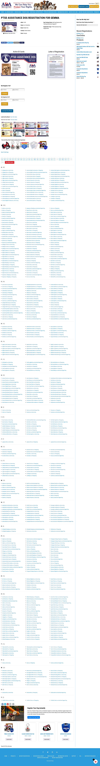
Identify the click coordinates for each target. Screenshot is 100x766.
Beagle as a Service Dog (6, 226)
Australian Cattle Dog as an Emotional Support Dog (59, 182)
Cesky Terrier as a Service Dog (7, 314)
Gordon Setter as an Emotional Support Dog (34, 398)
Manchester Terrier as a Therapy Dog (8, 491)
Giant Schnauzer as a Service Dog (8, 402)
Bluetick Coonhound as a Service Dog (33, 252)
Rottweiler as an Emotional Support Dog (33, 589)
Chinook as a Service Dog (31, 308)
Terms (48, 760)
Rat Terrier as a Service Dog (7, 579)
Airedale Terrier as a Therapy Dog (8, 184)
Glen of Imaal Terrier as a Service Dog (33, 382)
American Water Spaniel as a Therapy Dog (34, 200)
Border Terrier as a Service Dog (32, 270)
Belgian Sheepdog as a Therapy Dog (8, 264)
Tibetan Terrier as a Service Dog (32, 648)
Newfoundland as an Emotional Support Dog (9, 521)
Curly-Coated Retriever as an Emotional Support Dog (60, 318)
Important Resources (90, 756)
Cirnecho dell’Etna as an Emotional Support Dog (59, 286)
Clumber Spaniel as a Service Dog (56, 290)
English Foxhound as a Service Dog (8, 350)
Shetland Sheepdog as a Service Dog (8, 639)
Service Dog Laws (73, 12)
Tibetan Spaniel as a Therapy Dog (8, 655)
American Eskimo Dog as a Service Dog (33, 174)
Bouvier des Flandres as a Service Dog (57, 218)
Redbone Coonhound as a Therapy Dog (9, 587)
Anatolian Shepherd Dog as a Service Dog (58, 172)
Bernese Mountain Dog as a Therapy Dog (33, 218)
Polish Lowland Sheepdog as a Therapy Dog (34, 555)
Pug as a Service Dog (54, 549)
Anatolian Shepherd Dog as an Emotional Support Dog (60, 176)
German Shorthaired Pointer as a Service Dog (10, 390)
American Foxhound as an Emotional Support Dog (35, 184)
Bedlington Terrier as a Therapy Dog (8, 246)
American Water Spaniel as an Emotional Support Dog (60, 170)
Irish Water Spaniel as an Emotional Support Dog (59, 421)
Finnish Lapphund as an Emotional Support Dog (35, 362)
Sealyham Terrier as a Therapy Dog (8, 635)
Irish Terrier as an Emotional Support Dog (34, 432)
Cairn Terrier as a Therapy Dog (7, 286)
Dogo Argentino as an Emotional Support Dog (59, 330)
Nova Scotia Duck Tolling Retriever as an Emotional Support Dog (62, 521)
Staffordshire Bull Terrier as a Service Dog (58, 617)
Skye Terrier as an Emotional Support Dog (34, 629)
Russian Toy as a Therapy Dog (56, 587)
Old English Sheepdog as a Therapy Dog (9, 531)
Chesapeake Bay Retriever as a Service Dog (34, 284)
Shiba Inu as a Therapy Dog (31, 602)
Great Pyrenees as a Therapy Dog (56, 388)
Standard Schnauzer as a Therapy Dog (57, 625)
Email (17, 42)
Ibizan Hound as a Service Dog (7, 419)
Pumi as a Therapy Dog (55, 563)
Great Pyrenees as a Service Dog (56, 386)
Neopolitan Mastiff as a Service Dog (8, 511)
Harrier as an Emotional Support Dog (33, 410)
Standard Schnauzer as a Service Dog (57, 623)
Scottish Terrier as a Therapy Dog (8, 629)
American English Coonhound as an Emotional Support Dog (37, 172)
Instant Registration (24, 756)
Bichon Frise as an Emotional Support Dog (34, 226)
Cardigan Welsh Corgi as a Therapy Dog (9, 304)
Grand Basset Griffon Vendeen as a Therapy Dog (35, 402)
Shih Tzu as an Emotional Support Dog (33, 611)
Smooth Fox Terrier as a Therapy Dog (33, 639)
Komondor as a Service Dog (31, 453)
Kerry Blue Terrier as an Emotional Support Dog (35, 451)
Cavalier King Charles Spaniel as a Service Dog (10, 308)
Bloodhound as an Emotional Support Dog (34, 250)
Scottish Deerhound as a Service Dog (8, 621)
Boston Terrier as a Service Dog (56, 212)
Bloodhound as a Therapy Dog (32, 248)
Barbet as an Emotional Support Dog (8, 212)
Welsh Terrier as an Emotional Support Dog (34, 670)
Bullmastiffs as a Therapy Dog (56, 274)
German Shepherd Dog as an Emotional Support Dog (11, 388)
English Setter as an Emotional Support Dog (34, 348)
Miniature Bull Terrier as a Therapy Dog (33, 493)
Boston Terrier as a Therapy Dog (56, 214)
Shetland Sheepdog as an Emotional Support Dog (35, 598)
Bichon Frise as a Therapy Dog (32, 224)
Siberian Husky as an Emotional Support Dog (34, 617)
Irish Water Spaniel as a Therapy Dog (57, 419)
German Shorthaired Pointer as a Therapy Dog (10, 392)
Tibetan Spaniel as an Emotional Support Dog (34, 647)
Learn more (9, 739)
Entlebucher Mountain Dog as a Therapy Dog (58, 352)
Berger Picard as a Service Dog (32, 210)
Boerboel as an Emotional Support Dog (33, 262)
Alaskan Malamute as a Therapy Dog (8, 196)
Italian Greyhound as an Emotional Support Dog (59, 434)
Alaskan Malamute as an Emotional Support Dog (10, 198)
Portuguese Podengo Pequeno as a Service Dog (35, 571)
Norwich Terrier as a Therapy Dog (56, 513)
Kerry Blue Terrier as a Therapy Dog (33, 449)
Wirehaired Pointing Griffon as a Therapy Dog (58, 676)
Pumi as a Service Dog (55, 561)
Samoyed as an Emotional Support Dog (9, 612)
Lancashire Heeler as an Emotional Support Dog (35, 471)
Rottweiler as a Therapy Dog (31, 587)
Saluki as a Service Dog (6, 602)
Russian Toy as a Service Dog (56, 585)
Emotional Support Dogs (36, 12)
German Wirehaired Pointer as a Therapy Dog (10, 398)
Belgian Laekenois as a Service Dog (8, 250)
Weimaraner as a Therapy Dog (7, 672)
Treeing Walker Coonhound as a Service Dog (58, 651)
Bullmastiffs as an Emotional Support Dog (58, 276)
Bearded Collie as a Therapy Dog (7, 234)
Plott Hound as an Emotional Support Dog (34, 545)
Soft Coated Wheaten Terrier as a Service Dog (59, 598)
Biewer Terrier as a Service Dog (32, 228)
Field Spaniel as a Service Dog (7, 362)
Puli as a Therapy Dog (54, 557)
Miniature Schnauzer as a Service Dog (57, 487)
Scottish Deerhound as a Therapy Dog (8, 623)
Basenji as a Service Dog (6, 214)
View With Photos (9, 162)
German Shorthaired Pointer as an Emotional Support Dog (12, 394)
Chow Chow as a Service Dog (32, 314)
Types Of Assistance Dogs (50, 12)
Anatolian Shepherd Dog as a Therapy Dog (58, 174)
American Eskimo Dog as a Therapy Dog (33, 176)
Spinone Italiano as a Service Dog (56, 611)
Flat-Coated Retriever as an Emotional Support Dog (59, 364)
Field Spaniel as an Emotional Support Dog (9, 366)
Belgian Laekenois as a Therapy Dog (8, 252)
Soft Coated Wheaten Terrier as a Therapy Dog (59, 600)
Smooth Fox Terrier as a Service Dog (33, 637)
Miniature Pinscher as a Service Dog (33, 497)
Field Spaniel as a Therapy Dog (7, 364)
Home (2, 12)
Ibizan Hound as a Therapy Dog (7, 421)
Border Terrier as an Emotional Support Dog (34, 274)
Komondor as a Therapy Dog (31, 455)
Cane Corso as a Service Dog (7, 296)
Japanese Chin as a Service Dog (7, 441)
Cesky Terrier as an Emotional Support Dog (9, 318)
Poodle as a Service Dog (31, 565)
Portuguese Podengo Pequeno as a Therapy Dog (59, 539)
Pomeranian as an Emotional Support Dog (34, 563)
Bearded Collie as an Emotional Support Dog (9, 236)
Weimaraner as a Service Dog (7, 670)
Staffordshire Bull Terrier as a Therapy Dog (58, 619)
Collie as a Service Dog (55, 302)
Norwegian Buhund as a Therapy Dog (33, 513)
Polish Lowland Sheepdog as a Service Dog (34, 553)
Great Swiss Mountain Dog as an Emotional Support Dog (60, 396)
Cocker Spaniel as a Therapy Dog (56, 298)
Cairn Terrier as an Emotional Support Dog (9, 288)
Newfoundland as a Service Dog (7, 517)
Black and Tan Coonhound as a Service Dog (34, 234)
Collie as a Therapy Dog (55, 304)
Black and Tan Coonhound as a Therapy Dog (34, 236)
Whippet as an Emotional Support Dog (33, 682)
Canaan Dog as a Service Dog (7, 290)
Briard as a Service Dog (55, 242)
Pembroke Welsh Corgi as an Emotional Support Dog (11, 561)
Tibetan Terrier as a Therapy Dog (32, 651)
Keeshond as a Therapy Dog (7, 451)
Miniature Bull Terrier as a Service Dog (33, 491)
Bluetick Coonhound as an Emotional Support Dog (35, 256)
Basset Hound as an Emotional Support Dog (9, 224)
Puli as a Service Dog (54, 555)
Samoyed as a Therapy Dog (7, 611)
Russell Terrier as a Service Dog (56, 579)
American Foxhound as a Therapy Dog (33, 182)
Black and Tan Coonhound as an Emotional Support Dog (36, 238)
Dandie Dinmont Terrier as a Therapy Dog (34, 328)
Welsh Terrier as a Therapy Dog (7, 684)
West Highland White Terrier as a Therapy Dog (34, 674)
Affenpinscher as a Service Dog (7, 170)
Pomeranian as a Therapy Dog (32, 561)
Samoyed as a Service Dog (6, 608)
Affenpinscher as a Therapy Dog (7, 172)
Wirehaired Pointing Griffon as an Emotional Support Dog (60, 678)
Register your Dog (94, 6)
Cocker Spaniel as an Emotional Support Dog (58, 300)
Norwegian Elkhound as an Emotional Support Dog (35, 521)
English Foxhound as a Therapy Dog (8, 352)
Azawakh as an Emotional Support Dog (57, 200)
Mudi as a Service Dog (55, 493)
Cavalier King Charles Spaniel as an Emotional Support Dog (12, 312)
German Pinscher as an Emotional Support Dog (10, 382)
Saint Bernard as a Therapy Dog (7, 598)
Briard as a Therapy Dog (55, 244)
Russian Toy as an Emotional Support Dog (58, 589)
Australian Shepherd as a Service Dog (57, 184)
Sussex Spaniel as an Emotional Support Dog (58, 633)
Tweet (11, 42)
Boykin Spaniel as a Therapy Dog (56, 232)
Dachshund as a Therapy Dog (7, 328)
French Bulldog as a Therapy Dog (56, 368)
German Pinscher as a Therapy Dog (8, 380)
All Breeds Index (9, 12)
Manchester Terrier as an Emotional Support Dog (10, 493)
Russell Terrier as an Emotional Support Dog (58, 583)
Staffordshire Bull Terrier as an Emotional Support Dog (60, 621)
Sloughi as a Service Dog (31, 631)
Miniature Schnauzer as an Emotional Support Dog (59, 491)
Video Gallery (50, 756)
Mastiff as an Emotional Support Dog (33, 483)
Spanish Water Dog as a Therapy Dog (57, 607)
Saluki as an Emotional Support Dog (8, 607)
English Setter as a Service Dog (32, 344)
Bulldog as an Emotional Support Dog (57, 270)
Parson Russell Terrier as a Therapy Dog (9, 547)
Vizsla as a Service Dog (6, 662)
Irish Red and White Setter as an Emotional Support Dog (36, 419)
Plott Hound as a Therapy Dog (32, 543)
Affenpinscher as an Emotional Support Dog (9, 174)
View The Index (13, 117)
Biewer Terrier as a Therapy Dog (32, 230)
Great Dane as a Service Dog (56, 380)
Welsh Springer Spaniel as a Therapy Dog (9, 678)
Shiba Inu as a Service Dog (31, 600)
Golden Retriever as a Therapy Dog (32, 390)
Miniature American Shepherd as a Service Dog (35, 485)
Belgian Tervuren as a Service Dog (8, 268)
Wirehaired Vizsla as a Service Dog (57, 680)
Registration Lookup (84, 6)
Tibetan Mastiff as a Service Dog (8, 647)
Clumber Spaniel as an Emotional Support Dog (59, 294)
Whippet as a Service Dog (31, 678)
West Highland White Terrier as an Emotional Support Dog (36, 676)
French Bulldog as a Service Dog (56, 366)
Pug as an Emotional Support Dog (56, 553)
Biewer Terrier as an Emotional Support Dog (34, 232)
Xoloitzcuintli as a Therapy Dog (32, 692)
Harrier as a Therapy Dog (6, 412)
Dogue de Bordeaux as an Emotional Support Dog (59, 336)
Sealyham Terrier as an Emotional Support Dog (10, 637)
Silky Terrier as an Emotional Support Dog (34, 623)
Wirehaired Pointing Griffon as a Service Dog (58, 674)
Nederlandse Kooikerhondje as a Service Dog (10, 505)
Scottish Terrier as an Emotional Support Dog (10, 631)
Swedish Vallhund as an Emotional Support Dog (59, 639)
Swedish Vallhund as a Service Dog (57, 635)
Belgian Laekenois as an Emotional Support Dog (10, 254)
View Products (91, 3)
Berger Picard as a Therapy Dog (32, 212)
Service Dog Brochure (42, 757)
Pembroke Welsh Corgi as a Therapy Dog (9, 559)
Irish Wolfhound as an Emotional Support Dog (59, 428)
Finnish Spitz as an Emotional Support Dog (34, 368)
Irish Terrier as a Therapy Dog (32, 430)
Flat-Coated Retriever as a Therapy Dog (57, 362)
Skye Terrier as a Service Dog (32, 625)
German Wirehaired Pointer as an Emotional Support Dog (12, 400)
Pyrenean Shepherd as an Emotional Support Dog (59, 571)
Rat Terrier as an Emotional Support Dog (9, 583)
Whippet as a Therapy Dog (31, 680)
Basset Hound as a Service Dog (7, 220)
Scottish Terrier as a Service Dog (8, 627)
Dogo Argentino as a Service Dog (56, 326)
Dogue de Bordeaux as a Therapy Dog (57, 334)
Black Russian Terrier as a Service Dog (33, 240)
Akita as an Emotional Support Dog (8, 192)
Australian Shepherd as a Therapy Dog (57, 186)
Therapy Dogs (25, 12)
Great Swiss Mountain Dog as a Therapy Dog (58, 394)
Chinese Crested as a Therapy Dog (32, 298)
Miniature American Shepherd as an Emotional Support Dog (37, 489)
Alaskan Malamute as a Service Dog (8, 194)
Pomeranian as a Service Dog (32, 559)
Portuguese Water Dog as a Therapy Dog (58, 545)
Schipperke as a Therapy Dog (7, 617)
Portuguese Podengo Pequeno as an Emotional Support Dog (61, 541)
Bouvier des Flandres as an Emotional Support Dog (59, 222)
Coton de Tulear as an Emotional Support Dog (59, 312)
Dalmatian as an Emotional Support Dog (9, 336)
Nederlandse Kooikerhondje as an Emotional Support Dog (12, 509)
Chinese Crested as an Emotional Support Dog (34, 300)
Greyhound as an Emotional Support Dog (58, 402)
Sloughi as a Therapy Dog (31, 633)
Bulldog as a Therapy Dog (55, 268)
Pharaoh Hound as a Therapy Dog (8, 571)
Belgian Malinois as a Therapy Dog (8, 258)
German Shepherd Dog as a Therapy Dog (9, 386)
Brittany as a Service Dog (55, 248)
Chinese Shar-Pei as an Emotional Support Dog (35, 306)
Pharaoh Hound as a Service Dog (8, 569)
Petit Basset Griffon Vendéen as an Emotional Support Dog (12, 567)
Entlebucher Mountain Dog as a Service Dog (58, 350)
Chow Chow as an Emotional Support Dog (34, 318)
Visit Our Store (14, 119)
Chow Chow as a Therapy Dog (32, 316)
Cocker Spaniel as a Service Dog (56, 296)
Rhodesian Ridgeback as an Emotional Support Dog (35, 583)
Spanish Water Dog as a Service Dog (57, 604)
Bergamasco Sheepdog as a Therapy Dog (9, 276)
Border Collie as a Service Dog (32, 264)
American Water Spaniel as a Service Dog (34, 198)
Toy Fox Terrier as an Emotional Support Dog (58, 648)
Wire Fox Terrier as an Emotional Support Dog (59, 672)
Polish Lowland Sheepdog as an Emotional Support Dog (36, 557)
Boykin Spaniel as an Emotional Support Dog (58, 234)
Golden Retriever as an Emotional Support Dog (35, 392)
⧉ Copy (21, 42)
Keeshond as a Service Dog (7, 449)
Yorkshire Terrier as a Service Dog (8, 700)
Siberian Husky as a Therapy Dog (32, 615)
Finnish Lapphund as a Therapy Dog (8, 370)
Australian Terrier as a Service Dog (57, 190)
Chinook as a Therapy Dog (31, 310)
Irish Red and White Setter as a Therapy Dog (9, 434)
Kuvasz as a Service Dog (55, 451)
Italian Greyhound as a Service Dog (57, 430)
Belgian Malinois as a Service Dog (8, 256)
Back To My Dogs (4, 152)
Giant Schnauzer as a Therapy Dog (32, 378)
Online (80, 33)
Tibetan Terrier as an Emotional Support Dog (34, 653)
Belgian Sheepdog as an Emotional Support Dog (10, 266)
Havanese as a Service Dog (31, 412)
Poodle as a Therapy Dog (31, 567)
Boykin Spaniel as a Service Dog (56, 230)
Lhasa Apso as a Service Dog (56, 465)
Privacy (52, 760)
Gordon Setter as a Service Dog (32, 394)
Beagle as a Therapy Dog (6, 228)
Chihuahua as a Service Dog (31, 290)
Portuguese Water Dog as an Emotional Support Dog (60, 547)
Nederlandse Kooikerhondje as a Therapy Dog (10, 507)
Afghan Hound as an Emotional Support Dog (9, 180)
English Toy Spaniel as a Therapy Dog (57, 346)
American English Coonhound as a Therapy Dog (35, 170)
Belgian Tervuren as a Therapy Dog (8, 270)
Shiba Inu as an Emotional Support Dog (33, 604)
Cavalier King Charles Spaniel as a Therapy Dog (10, 310)
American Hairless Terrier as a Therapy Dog (34, 188)
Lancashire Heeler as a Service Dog (33, 467)
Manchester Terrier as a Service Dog (8, 489)
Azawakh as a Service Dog (55, 196)
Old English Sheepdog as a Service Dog (9, 529)
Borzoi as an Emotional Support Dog (57, 210)
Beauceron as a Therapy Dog (7, 240)
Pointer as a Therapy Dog (31, 549)
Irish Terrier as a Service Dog (31, 428)
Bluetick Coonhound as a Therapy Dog (33, 254)
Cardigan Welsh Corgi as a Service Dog (9, 302)
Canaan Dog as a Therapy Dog (7, 292)
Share (4, 42)
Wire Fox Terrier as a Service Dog (32, 684)
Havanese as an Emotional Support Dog (57, 412)
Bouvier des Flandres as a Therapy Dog (57, 220)
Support (74, 756)
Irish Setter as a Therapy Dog (31, 424)
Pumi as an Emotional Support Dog (57, 565)
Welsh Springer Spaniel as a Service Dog (9, 676)
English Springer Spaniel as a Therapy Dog (34, 352)
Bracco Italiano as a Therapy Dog (56, 238)
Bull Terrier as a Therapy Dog (56, 262)
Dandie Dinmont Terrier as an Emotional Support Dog (36, 330)
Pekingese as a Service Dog (7, 551)
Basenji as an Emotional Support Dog (8, 218)
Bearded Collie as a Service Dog (7, 232)
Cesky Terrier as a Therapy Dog (7, 316)
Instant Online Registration (86, 12)
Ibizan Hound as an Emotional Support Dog (9, 424)
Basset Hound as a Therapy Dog (7, 222)
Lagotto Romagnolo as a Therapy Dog (8, 471)
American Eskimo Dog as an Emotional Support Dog (35, 178)
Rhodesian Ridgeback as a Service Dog (33, 579)
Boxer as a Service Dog (55, 224)
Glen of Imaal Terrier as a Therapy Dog (33, 384)
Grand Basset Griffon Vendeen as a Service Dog (35, 400)
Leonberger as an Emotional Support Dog (58, 463)
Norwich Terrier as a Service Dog (56, 511)
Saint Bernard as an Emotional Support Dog (9, 600)
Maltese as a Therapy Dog (6, 485)
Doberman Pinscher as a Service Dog (33, 332)
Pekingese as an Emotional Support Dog (9, 555)
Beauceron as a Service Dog (7, 238)
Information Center (63, 12)
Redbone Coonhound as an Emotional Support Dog (11, 589)
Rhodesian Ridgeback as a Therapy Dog (33, 581)
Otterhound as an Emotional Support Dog (58, 531)
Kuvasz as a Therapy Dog (55, 453)
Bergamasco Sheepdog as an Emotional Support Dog (36, 208)
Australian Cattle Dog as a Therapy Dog (57, 180)
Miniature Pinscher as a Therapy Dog (57, 483)
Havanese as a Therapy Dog (55, 410)
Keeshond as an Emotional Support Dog (9, 453)
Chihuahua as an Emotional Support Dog (33, 294)
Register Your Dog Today (33, 717)
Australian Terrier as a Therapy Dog (57, 192)
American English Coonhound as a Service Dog (10, 200)
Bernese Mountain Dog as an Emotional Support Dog (36, 220)
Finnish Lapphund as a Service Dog (8, 368)
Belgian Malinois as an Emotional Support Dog (10, 260)
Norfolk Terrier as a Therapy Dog (32, 507)
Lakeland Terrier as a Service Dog (8, 475)
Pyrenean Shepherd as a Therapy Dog (57, 569)
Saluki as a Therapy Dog (6, 604)
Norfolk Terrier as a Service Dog (32, 505)
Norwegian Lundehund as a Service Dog (57, 505)
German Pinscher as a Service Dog (8, 378)
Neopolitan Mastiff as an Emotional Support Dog (10, 515)
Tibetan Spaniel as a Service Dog (8, 653)
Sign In (97, 3)
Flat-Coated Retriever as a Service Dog (33, 370)
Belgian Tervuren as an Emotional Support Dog (10, 272)
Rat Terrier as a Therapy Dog (7, 581)
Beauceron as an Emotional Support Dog (9, 242)
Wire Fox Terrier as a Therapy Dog (56, 670)
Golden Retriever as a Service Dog (32, 388)
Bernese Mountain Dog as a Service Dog (33, 216)
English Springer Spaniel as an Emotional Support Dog (36, 354)
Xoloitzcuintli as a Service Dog (7, 692)
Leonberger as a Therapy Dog (32, 475)
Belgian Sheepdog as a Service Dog (8, 262)
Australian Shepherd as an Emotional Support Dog (59, 188)
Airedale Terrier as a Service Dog (8, 182)
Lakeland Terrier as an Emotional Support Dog (34, 465)
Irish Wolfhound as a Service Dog (56, 424)
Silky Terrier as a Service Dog (32, 619)
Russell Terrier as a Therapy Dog (56, 581)
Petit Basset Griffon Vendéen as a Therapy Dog (10, 565)
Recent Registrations (57, 757)
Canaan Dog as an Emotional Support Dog (9, 294)
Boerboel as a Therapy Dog (31, 260)
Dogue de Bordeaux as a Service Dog (57, 332)
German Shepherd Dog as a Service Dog (9, 384)
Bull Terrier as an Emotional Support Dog (58, 264)
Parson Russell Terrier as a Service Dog (9, 545)
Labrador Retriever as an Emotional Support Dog (10, 467)
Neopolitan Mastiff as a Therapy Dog (8, 513)
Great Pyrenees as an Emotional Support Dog (58, 390)
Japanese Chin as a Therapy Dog (32, 441)
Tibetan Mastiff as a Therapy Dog (8, 648)
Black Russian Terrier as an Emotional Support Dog (35, 244)
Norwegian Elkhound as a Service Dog (33, 517)
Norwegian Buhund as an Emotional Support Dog (35, 515)
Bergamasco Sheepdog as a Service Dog (9, 274)
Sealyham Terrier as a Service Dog (8, 633)
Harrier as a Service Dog (6, 410)
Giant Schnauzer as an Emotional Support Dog (34, 380)
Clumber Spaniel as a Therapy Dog (57, 292)
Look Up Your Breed (7, 111)
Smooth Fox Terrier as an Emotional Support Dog (59, 596)
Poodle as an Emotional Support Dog (33, 569)
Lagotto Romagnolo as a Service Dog (8, 469)
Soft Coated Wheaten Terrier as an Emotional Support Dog (61, 602)
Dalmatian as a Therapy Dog (7, 334)
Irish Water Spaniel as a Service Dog (33, 434)
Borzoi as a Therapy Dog (55, 208)
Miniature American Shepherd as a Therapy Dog (35, 487)
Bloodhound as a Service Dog (32, 246)
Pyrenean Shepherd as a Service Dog (57, 567)
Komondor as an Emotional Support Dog (58, 449)
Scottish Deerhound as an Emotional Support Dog (10, 625)
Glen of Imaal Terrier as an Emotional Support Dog (35, 386)
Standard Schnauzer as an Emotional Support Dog (59, 627)
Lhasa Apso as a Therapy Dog (56, 467)
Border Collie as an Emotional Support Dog (34, 268)
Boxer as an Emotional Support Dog (57, 228)
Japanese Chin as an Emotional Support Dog (58, 441)
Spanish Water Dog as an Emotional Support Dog (59, 608)
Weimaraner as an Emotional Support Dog (9, 674)
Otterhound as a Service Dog (31, 531)
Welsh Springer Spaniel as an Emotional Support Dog (11, 680)
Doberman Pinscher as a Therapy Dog (33, 334)
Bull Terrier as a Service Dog (56, 260)
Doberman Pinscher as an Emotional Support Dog (35, 336)
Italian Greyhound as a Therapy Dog (57, 432)
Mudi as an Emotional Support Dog (57, 497)
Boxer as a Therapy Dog (55, 226)
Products (96, 12)
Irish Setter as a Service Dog (31, 421)
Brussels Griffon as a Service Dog (56, 254)
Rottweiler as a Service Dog (31, 585)
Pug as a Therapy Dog (54, 551)
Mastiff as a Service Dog (6, 495)
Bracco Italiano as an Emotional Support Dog (58, 240)
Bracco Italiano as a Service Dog (56, 236)
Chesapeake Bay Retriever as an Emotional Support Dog (36, 288)
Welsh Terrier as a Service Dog (7, 682)
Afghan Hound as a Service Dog (7, 176)
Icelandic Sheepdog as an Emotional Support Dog (10, 430)
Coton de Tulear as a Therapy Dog (56, 310)
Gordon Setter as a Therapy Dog (32, 396)
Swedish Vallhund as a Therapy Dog (57, 637)
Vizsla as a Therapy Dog (31, 662)
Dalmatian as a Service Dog (7, 332)
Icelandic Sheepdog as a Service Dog (8, 426)
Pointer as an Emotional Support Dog (33, 551)
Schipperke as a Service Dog (7, 615)
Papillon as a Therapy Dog (6, 541)
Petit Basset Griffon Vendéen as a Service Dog (10, 563)
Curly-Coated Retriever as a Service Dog (57, 314)
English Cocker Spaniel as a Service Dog (9, 344)
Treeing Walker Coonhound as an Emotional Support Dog (60, 655)
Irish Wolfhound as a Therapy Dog (56, 426)
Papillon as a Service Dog (6, 539)
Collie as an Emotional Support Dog (57, 306)
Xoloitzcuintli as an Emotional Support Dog (58, 692)
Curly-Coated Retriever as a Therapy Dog (58, 316)
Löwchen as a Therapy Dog (55, 473)
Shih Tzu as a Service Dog (31, 607)
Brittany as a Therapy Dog (55, 250)
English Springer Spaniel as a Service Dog (34, 350)
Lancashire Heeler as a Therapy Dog (33, 469)
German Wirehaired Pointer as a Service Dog (10, 396)
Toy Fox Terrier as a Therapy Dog (56, 647)
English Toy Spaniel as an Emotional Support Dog (59, 348)
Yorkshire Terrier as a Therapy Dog (32, 700)
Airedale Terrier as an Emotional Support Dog (10, 186)
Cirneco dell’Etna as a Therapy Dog (57, 288)
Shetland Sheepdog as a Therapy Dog (33, 596)
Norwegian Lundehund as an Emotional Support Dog (60, 509)
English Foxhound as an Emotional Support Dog (10, 354)
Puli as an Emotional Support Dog (56, 559)
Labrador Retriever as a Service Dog (8, 463)
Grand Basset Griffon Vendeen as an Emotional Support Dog (61, 378)
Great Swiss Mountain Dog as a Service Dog (58, 392)
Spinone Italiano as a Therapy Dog (57, 612)
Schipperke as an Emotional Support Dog (9, 619)
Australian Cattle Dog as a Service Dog (57, 178)
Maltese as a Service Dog (6, 483)
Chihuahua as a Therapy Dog (31, 292)
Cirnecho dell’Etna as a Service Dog (57, 284)
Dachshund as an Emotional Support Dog (9, 330)
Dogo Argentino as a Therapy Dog (56, 328)
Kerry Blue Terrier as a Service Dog (8, 455)
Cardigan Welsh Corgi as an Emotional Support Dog (11, 306)
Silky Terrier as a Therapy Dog (32, 621)
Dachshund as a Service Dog (7, 326)
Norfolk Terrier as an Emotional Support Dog (34, 509)
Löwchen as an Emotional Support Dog (57, 475)
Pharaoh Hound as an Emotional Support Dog (34, 539)
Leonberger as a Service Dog (31, 473)
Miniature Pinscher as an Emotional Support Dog (59, 485)
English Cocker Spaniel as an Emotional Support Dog (11, 348)
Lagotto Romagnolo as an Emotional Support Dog (10, 473)
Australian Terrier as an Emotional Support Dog (59, 194)
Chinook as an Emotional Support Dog (33, 312)
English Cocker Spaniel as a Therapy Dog (9, 346)
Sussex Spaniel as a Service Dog (56, 629)
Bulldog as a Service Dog (55, 266)
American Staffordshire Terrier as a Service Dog (35, 192)
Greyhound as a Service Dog (55, 398)
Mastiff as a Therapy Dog (6, 497)
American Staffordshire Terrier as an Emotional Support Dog (37, 196)
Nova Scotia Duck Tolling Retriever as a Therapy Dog (60, 519)
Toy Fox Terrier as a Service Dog (32, 655)
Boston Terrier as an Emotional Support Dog (58, 216)
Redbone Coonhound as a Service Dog (8, 585)
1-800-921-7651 (74, 6)
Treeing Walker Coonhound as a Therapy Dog (58, 653)
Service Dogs (18, 12)
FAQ (80, 756)
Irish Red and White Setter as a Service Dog (9, 432)
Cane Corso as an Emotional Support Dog (9, 300)
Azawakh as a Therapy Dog (55, 198)
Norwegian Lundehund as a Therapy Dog (57, 507)
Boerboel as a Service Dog (31, 258)
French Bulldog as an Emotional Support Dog (58, 370)
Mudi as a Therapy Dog (55, 495)
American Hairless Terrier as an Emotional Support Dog (36, 190)
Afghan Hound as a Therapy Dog (7, 178)
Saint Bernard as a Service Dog (7, 596)
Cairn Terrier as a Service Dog (7, 284)
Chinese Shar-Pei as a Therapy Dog (32, 304)
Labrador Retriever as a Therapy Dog (8, 465)
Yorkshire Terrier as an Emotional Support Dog (59, 700)
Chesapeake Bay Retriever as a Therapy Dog (34, 286)
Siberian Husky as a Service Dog (32, 612)
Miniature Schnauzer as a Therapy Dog (57, 489)
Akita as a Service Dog (6, 188)
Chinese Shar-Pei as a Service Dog (32, 302)
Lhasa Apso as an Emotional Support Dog (58, 469)
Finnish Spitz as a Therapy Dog (32, 366)
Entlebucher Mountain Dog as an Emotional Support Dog (60, 354)
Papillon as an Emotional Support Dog (8, 543)
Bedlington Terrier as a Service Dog (8, 244)
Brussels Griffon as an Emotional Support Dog (59, 258)
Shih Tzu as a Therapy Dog (31, 608)
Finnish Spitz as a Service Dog (32, 364)
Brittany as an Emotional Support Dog (57, 252)
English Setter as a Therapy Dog (32, 346)
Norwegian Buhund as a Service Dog (33, 511)
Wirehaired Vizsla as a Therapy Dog (57, 682)
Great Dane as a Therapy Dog (56, 382)
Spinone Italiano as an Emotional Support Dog (59, 615)
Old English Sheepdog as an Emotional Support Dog (35, 529)
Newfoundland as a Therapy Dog (7, 519)
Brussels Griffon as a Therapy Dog (57, 256)
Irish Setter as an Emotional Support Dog (34, 426)
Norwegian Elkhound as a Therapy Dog (33, 519)
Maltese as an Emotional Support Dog (8, 487)
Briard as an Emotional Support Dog (57, 246)
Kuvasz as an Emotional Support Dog (57, 455)
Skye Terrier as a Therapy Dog (32, 627)
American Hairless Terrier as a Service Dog (34, 186)
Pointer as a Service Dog (31, 547)
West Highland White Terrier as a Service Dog (34, 672)
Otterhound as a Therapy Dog (56, 529)
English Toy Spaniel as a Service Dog (57, 344)
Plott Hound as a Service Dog (32, 541)
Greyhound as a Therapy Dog (56, 400)
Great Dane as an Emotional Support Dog (58, 384)
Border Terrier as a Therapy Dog (32, 272)
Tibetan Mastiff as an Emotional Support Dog (10, 651)
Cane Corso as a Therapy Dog (7, 298)
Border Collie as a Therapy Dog (32, 266)
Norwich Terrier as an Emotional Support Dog (58, 515)
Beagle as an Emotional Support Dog (8, 230)
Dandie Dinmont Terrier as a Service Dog (33, 326)
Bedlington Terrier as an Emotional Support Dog (10, 248)
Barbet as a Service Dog (6, 208)
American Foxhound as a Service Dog (33, 180)
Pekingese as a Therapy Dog (7, 553)
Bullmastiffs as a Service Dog (56, 272)
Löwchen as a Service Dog (55, 471)
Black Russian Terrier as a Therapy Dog (33, 242)
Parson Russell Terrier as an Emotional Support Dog (11, 549)
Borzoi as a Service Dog (31, 276)
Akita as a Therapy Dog (6, 190)
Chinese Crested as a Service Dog (32, 296)
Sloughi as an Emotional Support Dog (33, 635)
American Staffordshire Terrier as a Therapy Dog (35, 194)
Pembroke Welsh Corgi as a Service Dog (9, 557)
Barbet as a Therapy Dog (6, 210)
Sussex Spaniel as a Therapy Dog (56, 631)
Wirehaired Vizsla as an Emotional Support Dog (59, 684)
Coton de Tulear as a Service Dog (56, 308)
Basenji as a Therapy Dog (6, 216)
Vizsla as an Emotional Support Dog (57, 662)
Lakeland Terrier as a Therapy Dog (32, 463)
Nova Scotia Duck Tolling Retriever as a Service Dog (60, 517)
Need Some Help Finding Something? (85, 22)
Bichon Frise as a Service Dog (32, 222)
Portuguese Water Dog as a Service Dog (58, 543)
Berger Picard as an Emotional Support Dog (34, 214)
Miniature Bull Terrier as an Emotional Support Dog (35, 495)
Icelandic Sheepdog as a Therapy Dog (8, 428)
